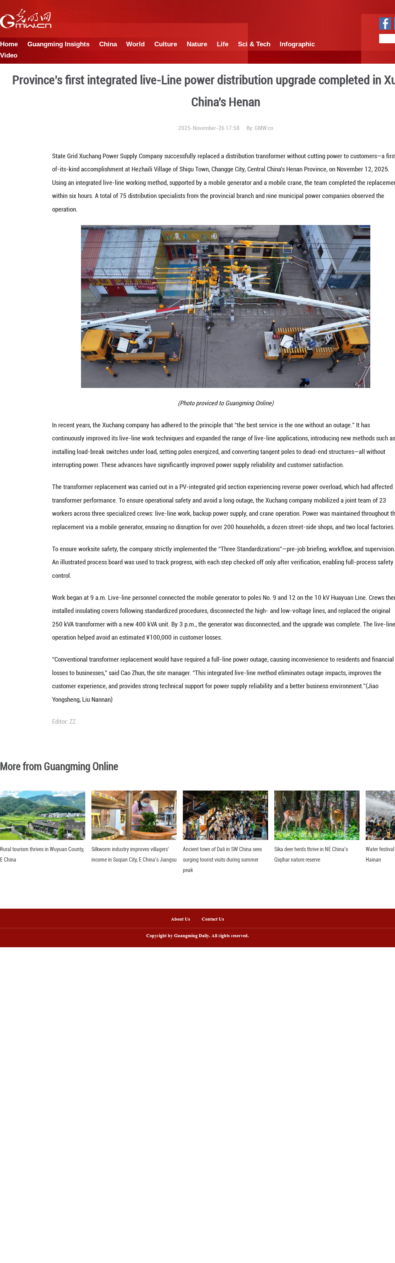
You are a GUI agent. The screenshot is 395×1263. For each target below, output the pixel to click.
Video (8, 55)
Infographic (297, 44)
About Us (180, 919)
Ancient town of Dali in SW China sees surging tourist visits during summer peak (222, 859)
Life (222, 44)
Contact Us (216, 919)
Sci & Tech (254, 44)
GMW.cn (264, 128)
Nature (197, 44)
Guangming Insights (58, 44)
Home (9, 44)
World (135, 44)
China (108, 44)
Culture (165, 44)
